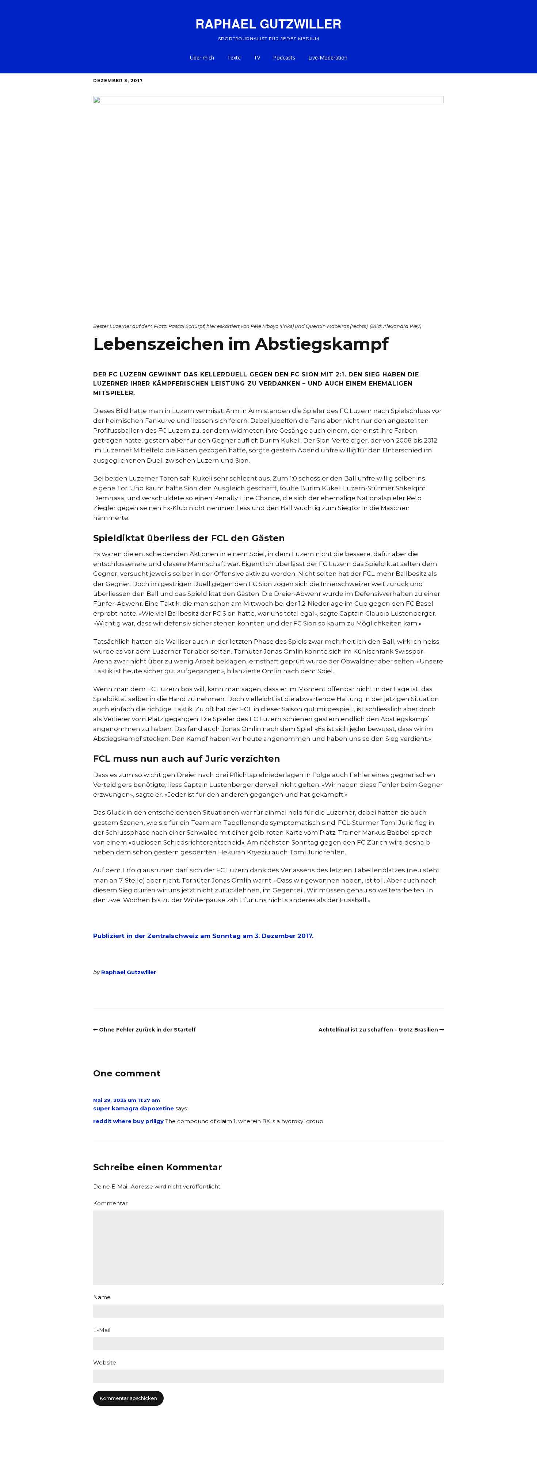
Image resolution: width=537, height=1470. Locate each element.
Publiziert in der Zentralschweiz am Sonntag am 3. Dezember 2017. (203, 935)
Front (138, 991)
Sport (223, 991)
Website (104, 1362)
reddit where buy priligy (128, 1121)
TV (257, 57)
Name (102, 1297)
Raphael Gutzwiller (128, 972)
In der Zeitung (193, 991)
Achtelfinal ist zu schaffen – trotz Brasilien (378, 1029)
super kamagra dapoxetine (133, 1108)
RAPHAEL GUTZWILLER (268, 23)
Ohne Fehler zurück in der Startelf (147, 1029)
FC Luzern (113, 991)
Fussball (160, 991)
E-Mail (101, 1330)
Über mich (202, 57)
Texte (234, 57)
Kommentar (110, 1203)
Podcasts (284, 57)
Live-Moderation (327, 57)
